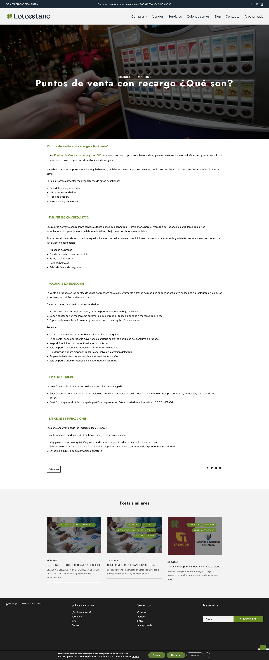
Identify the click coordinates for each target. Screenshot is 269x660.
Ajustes (195, 655)
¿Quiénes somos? (81, 612)
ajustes (135, 656)
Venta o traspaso (204, 530)
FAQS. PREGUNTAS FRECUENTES (22, 4)
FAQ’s (140, 621)
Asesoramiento (85, 525)
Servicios (175, 16)
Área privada (254, 16)
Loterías (149, 525)
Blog (218, 16)
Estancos (124, 77)
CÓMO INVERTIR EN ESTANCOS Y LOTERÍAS (131, 565)
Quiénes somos (198, 16)
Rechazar (176, 655)
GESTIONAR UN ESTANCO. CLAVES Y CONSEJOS (74, 565)
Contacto (233, 16)
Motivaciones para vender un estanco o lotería (194, 566)
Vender (157, 16)
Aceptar (157, 655)
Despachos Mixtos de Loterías (136, 530)
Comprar (137, 16)
